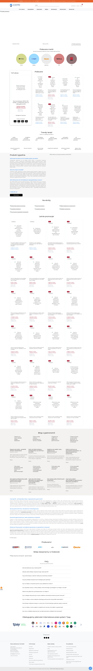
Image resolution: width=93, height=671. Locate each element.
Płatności (31, 658)
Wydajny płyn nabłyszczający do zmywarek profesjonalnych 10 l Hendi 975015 (76, 119)
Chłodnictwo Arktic (70, 659)
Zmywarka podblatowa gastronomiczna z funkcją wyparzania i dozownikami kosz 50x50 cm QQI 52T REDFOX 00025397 (18, 244)
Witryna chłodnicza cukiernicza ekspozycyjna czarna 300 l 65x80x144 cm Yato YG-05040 (36, 383)
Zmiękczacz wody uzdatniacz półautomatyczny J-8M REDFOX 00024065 (35, 243)
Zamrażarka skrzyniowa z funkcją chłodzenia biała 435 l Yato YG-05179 (74, 243)
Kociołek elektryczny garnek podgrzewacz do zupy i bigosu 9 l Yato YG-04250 (52, 119)
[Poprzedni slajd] (2, 26)
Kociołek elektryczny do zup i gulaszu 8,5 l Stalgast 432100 (65, 90)
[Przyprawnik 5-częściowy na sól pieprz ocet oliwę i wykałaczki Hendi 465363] (65, 115)
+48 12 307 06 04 (14, 655)
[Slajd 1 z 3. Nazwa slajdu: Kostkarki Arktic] (46, 26)
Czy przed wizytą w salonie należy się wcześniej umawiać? (37, 575)
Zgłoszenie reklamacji (33, 650)
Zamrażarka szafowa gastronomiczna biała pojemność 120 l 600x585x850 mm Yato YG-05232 (56, 243)
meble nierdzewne (78, 503)
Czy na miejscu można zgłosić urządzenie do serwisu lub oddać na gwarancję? (42, 607)
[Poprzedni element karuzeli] (10, 547)
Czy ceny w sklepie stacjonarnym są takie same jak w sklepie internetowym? (42, 611)
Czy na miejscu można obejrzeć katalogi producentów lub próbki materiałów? (42, 599)
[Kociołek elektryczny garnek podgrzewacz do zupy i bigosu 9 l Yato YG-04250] (53, 115)
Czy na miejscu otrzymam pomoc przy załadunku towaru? (37, 583)
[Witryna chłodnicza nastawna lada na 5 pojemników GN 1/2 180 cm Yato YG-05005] (75, 272)
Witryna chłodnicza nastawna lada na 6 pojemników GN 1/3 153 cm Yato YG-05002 (55, 279)
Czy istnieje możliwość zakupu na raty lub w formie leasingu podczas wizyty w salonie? (44, 603)
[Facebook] (44, 638)
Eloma (49, 503)
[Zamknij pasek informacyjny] (82, 1)
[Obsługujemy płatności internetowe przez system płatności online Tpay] (46, 624)
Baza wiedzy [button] (51, 644)
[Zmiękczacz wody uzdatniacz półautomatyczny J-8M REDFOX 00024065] (38, 237)
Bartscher (55, 503)
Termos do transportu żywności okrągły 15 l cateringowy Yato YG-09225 (52, 91)
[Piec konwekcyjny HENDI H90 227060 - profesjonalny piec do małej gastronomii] (21, 95)
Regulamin (31, 648)
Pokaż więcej (13, 537)
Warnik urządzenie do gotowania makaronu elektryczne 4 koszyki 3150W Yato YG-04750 (18, 417)
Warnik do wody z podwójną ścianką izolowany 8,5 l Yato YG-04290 (36, 417)
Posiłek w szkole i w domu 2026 (54, 646)
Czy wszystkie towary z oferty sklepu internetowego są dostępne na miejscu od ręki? (44, 587)
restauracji (48, 502)
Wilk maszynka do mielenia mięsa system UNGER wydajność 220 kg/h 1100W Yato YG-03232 (74, 383)
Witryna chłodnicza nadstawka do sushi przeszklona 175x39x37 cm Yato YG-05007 (18, 313)
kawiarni (55, 502)
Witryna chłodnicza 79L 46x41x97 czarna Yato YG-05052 (54, 383)
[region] (46, 60)
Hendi (42, 503)
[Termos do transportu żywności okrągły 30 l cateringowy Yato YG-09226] (78, 88)
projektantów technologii (26, 512)
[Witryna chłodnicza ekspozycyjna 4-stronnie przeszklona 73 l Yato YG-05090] (56, 341)
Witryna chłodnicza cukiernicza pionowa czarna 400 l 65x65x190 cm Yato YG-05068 (18, 383)
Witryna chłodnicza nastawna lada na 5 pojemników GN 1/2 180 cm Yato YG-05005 (74, 279)
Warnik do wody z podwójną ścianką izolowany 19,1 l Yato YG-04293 (55, 417)
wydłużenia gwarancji (35, 534)
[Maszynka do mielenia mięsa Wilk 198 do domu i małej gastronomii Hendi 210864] (41, 115)
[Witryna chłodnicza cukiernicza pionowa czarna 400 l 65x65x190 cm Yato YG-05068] (19, 376)
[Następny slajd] (90, 26)
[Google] (48, 638)
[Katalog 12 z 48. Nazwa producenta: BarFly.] (28, 547)
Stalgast (46, 503)
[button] (22, 9)
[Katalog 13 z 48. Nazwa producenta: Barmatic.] (40, 547)
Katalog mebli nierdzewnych (72, 654)
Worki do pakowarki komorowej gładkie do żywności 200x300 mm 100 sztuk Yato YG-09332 (37, 279)
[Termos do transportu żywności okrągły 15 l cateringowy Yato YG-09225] (53, 88)
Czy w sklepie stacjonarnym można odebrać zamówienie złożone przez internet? (43, 595)
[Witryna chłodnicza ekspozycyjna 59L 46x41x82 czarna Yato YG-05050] (38, 341)
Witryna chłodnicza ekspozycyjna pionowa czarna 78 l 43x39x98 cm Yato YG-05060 (18, 348)
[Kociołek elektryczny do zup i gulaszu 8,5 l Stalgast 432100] (65, 88)
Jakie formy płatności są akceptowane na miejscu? (35, 591)
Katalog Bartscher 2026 (71, 652)
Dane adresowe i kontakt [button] (17, 644)
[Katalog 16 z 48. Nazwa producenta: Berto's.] (77, 547)
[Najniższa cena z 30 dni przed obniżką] (63, 250)
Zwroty (30, 654)
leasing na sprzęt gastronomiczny (17, 530)
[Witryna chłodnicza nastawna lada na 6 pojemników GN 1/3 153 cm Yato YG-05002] (56, 272)
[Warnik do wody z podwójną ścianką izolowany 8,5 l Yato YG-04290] (38, 410)
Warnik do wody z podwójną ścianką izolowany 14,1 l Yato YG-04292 (74, 417)
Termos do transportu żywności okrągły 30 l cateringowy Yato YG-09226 (77, 91)
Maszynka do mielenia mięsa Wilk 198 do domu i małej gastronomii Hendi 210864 (40, 119)
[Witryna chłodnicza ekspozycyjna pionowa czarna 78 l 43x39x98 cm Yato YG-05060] (19, 341)
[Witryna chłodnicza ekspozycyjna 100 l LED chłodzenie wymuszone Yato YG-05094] (75, 341)
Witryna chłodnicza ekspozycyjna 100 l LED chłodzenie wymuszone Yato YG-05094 (74, 348)
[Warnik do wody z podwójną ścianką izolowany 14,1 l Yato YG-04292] (75, 410)
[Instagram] (46, 638)
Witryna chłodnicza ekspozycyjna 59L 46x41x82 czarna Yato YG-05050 (36, 348)
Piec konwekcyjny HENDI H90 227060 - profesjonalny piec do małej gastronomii (21, 103)
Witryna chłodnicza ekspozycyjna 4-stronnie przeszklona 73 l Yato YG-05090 (55, 348)
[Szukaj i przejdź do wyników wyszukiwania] (58, 5)
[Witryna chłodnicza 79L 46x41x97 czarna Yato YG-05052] (56, 376)
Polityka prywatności (33, 652)
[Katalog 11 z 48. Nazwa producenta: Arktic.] (16, 547)
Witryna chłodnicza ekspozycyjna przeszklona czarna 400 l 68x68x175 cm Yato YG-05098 (74, 313)
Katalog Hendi (69, 648)
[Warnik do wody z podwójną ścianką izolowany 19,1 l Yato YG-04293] (56, 410)
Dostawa (31, 656)
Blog (49, 648)
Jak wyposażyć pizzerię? (53, 653)
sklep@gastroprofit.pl (15, 653)
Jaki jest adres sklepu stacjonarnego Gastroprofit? (35, 571)
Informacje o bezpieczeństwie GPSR (37, 664)
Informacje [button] (32, 644)
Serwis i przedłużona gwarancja (36, 660)
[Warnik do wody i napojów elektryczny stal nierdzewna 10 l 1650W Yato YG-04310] (41, 88)
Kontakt (31, 646)
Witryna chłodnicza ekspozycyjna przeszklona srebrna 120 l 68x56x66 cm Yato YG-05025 (55, 313)
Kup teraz (16, 195)
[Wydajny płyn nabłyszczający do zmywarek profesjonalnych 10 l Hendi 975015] (78, 115)
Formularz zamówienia (71, 646)
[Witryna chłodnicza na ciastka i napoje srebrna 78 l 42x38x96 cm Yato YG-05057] (38, 307)
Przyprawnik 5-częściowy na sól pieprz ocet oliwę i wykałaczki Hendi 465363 (64, 119)
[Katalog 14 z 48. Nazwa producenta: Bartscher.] (52, 547)
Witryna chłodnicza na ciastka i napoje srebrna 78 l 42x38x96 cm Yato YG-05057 (36, 313)
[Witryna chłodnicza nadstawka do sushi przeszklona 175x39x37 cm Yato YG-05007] (19, 307)
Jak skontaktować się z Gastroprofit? (31, 567)
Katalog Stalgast (69, 650)
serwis (81, 523)
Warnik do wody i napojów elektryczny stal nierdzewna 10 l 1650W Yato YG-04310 (40, 91)
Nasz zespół (31, 662)
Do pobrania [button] (69, 644)
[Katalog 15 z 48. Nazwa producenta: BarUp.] (65, 547)
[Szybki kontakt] (90, 668)
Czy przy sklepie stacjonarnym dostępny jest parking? (36, 579)
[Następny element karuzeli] (82, 547)
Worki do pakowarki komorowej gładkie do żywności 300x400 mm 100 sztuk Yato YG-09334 (18, 279)
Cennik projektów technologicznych (56, 659)
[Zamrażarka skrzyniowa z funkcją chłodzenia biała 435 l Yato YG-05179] (75, 237)
